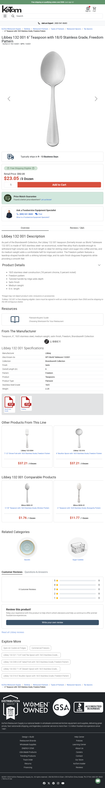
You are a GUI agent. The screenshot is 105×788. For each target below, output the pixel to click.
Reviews (79, 767)
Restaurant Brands (28, 741)
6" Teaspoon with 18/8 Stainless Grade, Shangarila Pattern (79, 508)
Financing (28, 767)
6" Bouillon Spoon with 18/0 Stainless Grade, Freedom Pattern (79, 453)
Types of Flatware (57, 29)
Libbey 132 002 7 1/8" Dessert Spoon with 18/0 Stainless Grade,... (30, 669)
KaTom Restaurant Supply (11, 29)
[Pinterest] (53, 783)
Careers (79, 752)
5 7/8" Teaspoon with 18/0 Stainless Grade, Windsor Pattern (27, 508)
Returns (28, 763)
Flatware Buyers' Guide (39, 318)
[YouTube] (63, 783)
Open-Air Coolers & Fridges (14, 648)
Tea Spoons (88, 29)
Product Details (13, 265)
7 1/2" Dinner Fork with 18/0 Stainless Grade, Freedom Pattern (27, 453)
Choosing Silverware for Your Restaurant (46, 321)
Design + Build (28, 737)
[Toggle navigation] (5, 16)
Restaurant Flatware (40, 29)
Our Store (79, 760)
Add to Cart (59, 184)
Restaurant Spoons (74, 29)
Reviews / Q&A (77, 228)
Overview (25, 228)
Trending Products (28, 756)
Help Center (79, 737)
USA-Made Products (28, 752)
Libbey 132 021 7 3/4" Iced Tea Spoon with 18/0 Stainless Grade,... (31, 655)
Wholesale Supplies (28, 744)
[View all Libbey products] (52, 341)
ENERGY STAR (28, 748)
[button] (88, 9)
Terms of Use (7, 779)
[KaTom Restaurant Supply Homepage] (11, 8)
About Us (79, 748)
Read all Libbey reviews (13, 632)
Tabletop (27, 29)
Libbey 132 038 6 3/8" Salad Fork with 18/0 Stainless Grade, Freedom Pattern (36, 662)
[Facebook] (44, 783)
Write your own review (52, 622)
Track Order (28, 760)
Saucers (27, 560)
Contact (79, 756)
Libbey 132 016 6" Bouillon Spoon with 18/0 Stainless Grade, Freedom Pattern (36, 676)
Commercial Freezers (40, 648)
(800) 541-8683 (26, 214)
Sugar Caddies (78, 560)
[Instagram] (58, 783)
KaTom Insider (79, 763)
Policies (79, 741)
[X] (49, 783)
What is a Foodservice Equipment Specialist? (32, 217)
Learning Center (79, 744)
